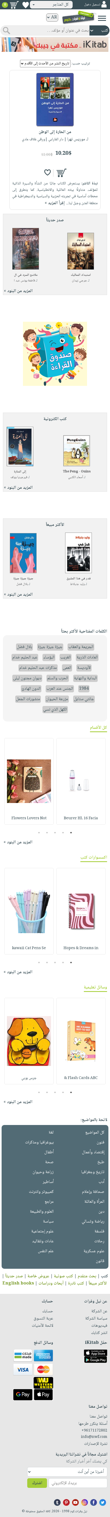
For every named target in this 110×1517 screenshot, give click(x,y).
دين (101, 1211)
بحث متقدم (87, 1276)
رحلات (99, 1241)
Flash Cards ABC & (81, 1078)
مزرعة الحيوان (57, 699)
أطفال (49, 1152)
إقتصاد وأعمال (93, 1152)
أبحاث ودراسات (51, 1283)
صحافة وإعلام (93, 1192)
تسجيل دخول (92, 4)
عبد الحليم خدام (24, 657)
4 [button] (47, 832)
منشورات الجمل (28, 699)
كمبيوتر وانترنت (41, 1192)
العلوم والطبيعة (42, 1211)
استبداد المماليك (81, 275)
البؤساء (48, 657)
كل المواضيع (94, 1132)
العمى (67, 668)
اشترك (37, 1483)
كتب (104, 1276)
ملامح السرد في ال (26, 275)
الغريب (65, 657)
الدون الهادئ (31, 688)
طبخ (100, 1162)
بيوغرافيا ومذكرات (39, 1142)
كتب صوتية (63, 1276)
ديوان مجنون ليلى (27, 678)
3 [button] (55, 832)
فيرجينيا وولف (18, 477)
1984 (84, 688)
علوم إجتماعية (42, 1231)
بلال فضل (22, 584)
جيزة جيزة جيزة (23, 578)
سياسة (48, 1221)
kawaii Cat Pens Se (29, 948)
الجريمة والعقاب (80, 647)
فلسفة (99, 1231)
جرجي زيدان (79, 281)
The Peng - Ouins (77, 472)
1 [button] (71, 832)
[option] (81, 781)
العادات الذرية (87, 657)
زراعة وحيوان (43, 1172)
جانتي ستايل (84, 699)
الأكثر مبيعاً (98, 1283)
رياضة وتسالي (93, 1221)
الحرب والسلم (57, 678)
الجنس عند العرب (59, 688)
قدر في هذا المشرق (78, 578)
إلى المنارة (20, 472)
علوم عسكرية (94, 1251)
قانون (100, 1261)
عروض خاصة (38, 1276)
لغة (51, 1132)
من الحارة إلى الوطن (55, 132)
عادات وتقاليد (43, 1241)
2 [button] (63, 832)
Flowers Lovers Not (28, 818)
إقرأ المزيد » (55, 203)
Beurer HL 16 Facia (81, 818)
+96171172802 (94, 1430)
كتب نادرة (76, 1283)
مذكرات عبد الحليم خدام (38, 668)
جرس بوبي (29, 1078)
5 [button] (39, 832)
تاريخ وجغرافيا (92, 1172)
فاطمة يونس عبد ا (24, 281)
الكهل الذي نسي (55, 709)
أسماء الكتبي (75, 477)
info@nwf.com (94, 1437)
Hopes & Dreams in (81, 948)
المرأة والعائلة (94, 1201)
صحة (49, 1162)
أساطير (48, 1182)
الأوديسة (84, 668)
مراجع (49, 1201)
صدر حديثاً (14, 1276)
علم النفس (46, 1251)
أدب (101, 1182)
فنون (100, 1142)
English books (18, 1283)
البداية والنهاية (85, 678)
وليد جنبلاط (77, 584)
